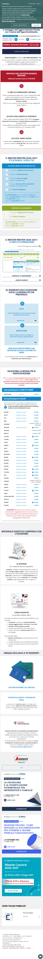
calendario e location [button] (21, 412)
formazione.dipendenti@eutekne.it (21, 747)
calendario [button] (21, 394)
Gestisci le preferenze (8, 21)
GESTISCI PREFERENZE (20, 25)
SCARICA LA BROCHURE (21, 51)
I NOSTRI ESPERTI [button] (21, 280)
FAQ (21, 767)
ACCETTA (36, 25)
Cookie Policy (26, 15)
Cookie (28, 948)
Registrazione (14, 948)
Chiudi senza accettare (34, 3)
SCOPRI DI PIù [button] (20, 321)
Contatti (5, 948)
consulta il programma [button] (21, 276)
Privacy (22, 948)
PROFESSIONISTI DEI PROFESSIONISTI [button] (21, 58)
